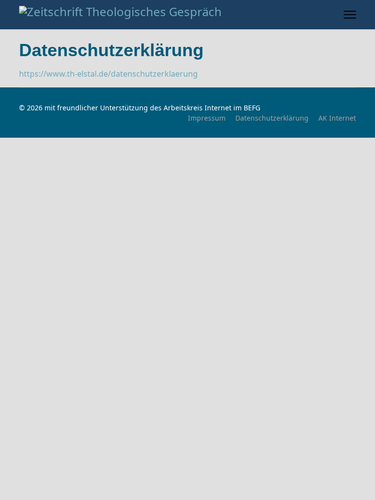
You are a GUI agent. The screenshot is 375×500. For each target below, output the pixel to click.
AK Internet (337, 118)
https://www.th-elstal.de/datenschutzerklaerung (108, 73)
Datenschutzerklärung (272, 118)
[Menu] (350, 14)
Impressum (207, 118)
